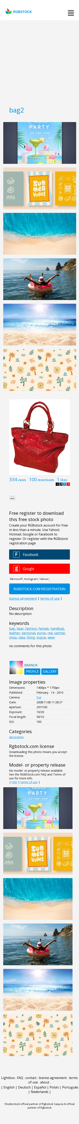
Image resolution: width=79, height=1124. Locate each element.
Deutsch (24, 1087)
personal (28, 633)
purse (41, 633)
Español (40, 1087)
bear (20, 628)
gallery (50, 671)
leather (14, 633)
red (49, 633)
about (44, 1082)
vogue (41, 637)
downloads (46, 480)
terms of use (28, 782)
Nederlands (39, 1092)
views (22, 480)
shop (13, 637)
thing (31, 637)
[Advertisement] (39, 61)
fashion (31, 628)
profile (32, 671)
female (43, 628)
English (9, 1087)
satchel (59, 633)
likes (63, 480)
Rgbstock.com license (31, 746)
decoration (16, 737)
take (21, 637)
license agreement (53, 1078)
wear (51, 637)
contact (30, 1078)
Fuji (38, 697)
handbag (57, 628)
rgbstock (22, 12)
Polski (54, 1087)
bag (12, 628)
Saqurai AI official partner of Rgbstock (51, 1105)
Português (70, 1087)
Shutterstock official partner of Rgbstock (28, 1104)
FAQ (14, 782)
